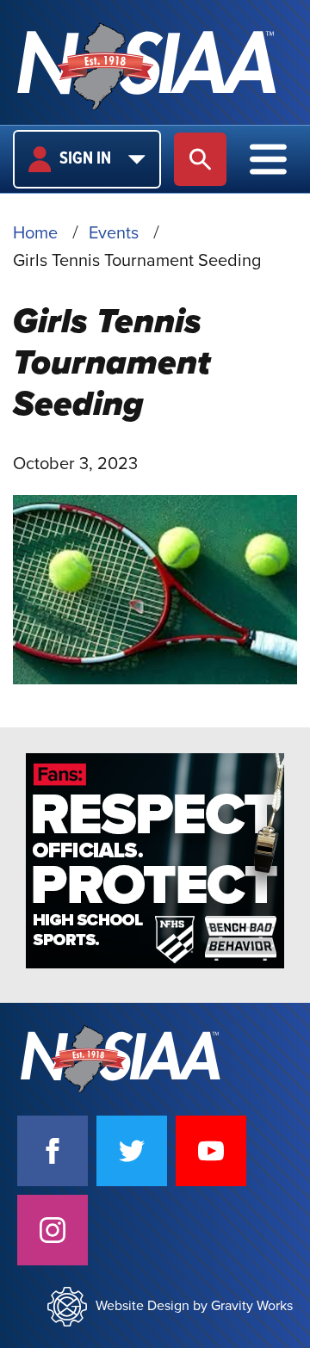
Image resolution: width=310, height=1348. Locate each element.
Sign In (85, 159)
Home (35, 233)
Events (114, 233)
